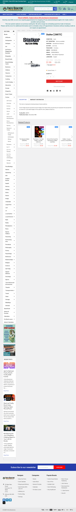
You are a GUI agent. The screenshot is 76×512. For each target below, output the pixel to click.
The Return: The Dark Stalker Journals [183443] (38, 140)
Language (8, 201)
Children (7, 70)
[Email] (50, 90)
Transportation (9, 290)
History (7, 186)
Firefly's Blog (21, 494)
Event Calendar (21, 14)
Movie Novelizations (10, 121)
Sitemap (20, 496)
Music (7, 228)
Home (7, 192)
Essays (7, 88)
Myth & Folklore (7, 232)
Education (8, 85)
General (8, 108)
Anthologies (11, 137)
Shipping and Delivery (35, 14)
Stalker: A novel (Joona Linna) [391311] (66, 139)
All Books (7, 37)
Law (6, 207)
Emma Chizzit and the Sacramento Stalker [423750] (52, 140)
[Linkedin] (57, 90)
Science (7, 265)
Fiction (7, 97)
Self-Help (7, 268)
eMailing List (21, 491)
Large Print (8, 204)
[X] (4, 502)
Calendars (7, 316)
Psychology (8, 253)
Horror (8, 111)
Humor (7, 195)
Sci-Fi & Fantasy (9, 150)
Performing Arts (8, 240)
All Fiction (9, 100)
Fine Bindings (9, 166)
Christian (9, 103)
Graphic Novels (7, 179)
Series (9, 141)
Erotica (8, 106)
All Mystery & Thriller (11, 133)
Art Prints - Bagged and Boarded (8, 51)
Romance (9, 144)
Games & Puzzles (6, 312)
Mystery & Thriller (9, 129)
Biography (8, 56)
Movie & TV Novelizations (10, 117)
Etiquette (8, 91)
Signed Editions (7, 272)
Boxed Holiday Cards (9, 63)
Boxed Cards (8, 59)
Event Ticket (8, 94)
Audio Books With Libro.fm (52, 14)
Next (71, 137)
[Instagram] (7, 500)
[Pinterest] (60, 90)
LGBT (8, 114)
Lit (6, 210)
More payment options (59, 86)
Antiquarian (8, 40)
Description (22, 99)
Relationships (9, 259)
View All (63, 493)
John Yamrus (64, 483)
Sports (7, 279)
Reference (8, 256)
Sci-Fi (8, 147)
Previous (18, 137)
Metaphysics (8, 225)
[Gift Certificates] (65, 9)
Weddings (8, 302)
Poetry (7, 250)
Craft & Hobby (9, 82)
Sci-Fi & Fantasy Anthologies (10, 155)
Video (6, 296)
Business (7, 67)
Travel (7, 293)
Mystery (8, 125)
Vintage (8, 160)
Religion (7, 262)
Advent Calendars (9, 322)
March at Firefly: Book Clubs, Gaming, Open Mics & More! (9, 406)
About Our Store (8, 14)
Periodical (8, 244)
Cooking (7, 79)
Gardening (8, 172)
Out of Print (50, 481)
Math (6, 219)
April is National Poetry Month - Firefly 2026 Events (9, 373)
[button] (9, 333)
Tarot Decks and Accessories (9, 283)
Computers (8, 76)
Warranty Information (37, 99)
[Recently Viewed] (60, 9)
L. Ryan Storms (65, 490)
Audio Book (7, 308)
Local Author (8, 213)
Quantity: (49, 73)
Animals (7, 305)
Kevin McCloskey (52, 487)
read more (6, 390)
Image (7, 198)
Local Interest (9, 216)
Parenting (8, 236)
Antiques (7, 43)
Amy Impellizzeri (52, 489)
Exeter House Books (53, 479)
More (64, 14)
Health (7, 183)
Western (9, 163)
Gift (6, 175)
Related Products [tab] (24, 122)
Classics (7, 73)
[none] (31, 50)
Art (6, 46)
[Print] (53, 90)
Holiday (7, 189)
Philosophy (8, 247)
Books (5, 34)
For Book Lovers (8, 319)
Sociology (8, 276)
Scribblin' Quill (51, 484)
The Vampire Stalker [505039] (24, 139)
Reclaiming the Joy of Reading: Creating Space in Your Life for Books (9, 437)
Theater (7, 287)
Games (7, 169)
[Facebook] (47, 90)
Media (7, 222)
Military (9, 139)
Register (71, 2)
